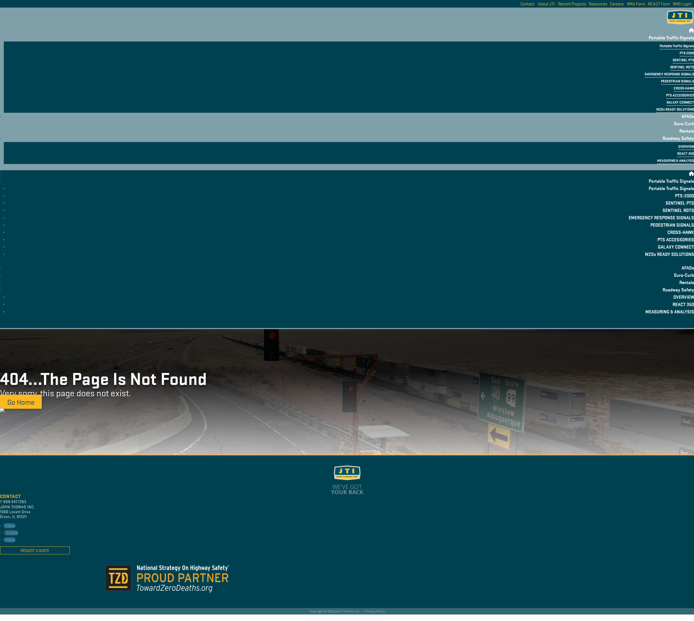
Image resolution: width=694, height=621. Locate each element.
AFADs (688, 116)
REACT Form (659, 4)
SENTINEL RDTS (682, 67)
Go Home (20, 402)
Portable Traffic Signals (671, 37)
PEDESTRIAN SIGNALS (677, 81)
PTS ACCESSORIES (680, 95)
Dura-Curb (684, 123)
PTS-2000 (687, 52)
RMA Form (636, 4)
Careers (617, 4)
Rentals (686, 131)
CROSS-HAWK (684, 88)
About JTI (546, 4)
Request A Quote (35, 550)
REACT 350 (685, 153)
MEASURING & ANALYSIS (675, 160)
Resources (598, 4)
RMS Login (682, 4)
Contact (527, 4)
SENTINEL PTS (683, 59)
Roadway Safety (678, 138)
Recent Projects (572, 4)
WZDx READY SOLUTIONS (675, 109)
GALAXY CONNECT (680, 102)
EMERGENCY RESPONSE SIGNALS (669, 74)
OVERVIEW (686, 146)
